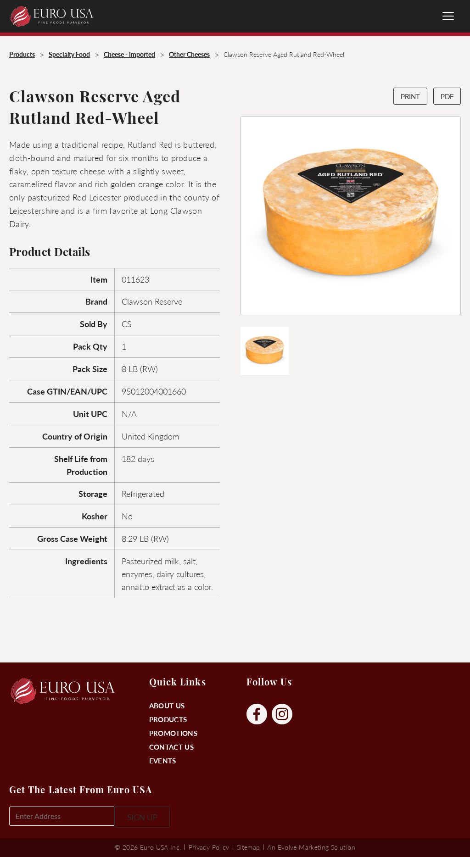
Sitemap (248, 846)
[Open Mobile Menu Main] (448, 16)
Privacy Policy (209, 846)
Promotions (173, 733)
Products (168, 719)
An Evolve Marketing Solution (311, 846)
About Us (167, 705)
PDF (447, 96)
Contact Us (171, 746)
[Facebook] (256, 714)
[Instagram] (282, 714)
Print (410, 96)
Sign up (142, 817)
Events (162, 760)
